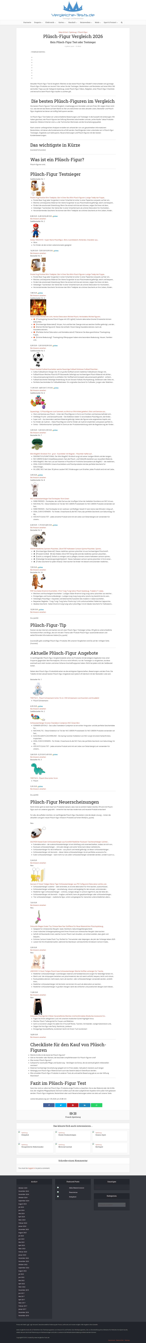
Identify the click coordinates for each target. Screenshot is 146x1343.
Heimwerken (85, 22)
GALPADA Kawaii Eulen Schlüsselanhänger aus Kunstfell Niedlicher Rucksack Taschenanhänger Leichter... (69, 842)
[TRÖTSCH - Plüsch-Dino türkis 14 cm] (38, 769)
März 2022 (21, 1287)
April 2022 (21, 1284)
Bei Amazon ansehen (38, 219)
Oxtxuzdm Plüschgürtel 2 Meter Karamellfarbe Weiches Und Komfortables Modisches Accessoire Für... (68, 1016)
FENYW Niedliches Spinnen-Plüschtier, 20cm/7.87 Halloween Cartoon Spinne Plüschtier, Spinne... (66, 549)
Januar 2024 (22, 1226)
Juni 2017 (21, 1293)
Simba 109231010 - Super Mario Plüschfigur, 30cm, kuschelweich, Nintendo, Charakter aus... (64, 240)
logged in (31, 1168)
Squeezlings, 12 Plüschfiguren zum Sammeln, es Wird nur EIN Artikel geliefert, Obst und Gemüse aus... (68, 411)
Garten (61, 22)
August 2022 (22, 1271)
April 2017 (21, 1300)
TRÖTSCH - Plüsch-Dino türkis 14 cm (44, 778)
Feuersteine (73, 1192)
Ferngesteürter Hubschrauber (32, 1147)
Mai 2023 (21, 1242)
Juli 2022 (21, 1274)
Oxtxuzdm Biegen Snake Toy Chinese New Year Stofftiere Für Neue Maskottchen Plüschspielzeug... (67, 926)
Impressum (111, 1340)
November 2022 (23, 1261)
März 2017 (21, 1303)
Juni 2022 (21, 1277)
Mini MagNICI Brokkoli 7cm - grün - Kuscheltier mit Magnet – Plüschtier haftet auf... (61, 454)
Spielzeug (24, 1133)
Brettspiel (99, 1147)
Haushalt (72, 22)
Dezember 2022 (23, 1258)
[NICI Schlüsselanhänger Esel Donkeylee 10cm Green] (35, 489)
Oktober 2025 (22, 1188)
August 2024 (22, 1204)
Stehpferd (25, 1135)
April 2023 (21, 1245)
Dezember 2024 (23, 1191)
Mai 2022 (21, 1280)
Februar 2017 (22, 1306)
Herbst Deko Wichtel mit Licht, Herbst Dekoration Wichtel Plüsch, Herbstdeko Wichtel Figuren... (65, 317)
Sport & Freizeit (110, 22)
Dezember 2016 (23, 1312)
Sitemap (127, 1340)
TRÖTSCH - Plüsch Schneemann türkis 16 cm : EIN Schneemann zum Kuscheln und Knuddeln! (64, 698)
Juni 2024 (21, 1210)
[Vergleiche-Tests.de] (73, 9)
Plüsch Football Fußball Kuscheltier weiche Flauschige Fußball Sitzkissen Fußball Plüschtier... (64, 369)
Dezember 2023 (23, 1229)
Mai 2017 (21, 1296)
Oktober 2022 (22, 1264)
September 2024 (23, 1201)
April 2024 (21, 1217)
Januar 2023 (22, 1255)
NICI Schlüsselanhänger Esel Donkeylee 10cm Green (49, 499)
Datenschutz (120, 1340)
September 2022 (23, 1268)
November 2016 (23, 1315)
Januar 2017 (22, 1309)
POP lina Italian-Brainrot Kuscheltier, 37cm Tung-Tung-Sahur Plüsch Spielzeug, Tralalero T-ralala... (67, 591)
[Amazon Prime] (55, 216)
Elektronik (49, 22)
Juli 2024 (21, 1207)
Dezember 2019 (23, 1290)
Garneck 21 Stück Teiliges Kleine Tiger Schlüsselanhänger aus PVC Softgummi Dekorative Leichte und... (68, 884)
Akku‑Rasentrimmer (76, 1188)
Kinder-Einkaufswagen (67, 1135)
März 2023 (21, 1248)
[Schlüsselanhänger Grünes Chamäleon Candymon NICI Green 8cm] (38, 717)
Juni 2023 (21, 1239)
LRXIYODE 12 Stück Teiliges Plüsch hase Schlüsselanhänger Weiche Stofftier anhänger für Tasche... (67, 971)
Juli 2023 (21, 1236)
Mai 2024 (21, 1213)
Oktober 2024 (22, 1197)
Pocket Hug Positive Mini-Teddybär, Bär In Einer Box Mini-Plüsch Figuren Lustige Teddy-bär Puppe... (67, 197)
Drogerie (37, 22)
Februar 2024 (22, 1223)
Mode (97, 22)
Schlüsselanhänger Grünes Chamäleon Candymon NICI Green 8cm (55, 723)
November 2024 (23, 1194)
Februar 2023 (22, 1252)
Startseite (27, 22)
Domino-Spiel (101, 1135)
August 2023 (22, 1233)
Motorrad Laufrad (65, 1147)
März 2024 (21, 1220)
